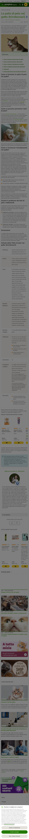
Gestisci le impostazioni (14, 827)
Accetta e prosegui (14, 832)
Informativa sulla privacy (9, 824)
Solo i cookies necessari (14, 836)
